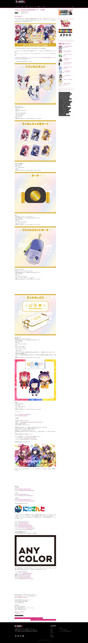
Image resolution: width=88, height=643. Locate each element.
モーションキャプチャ (62, 111)
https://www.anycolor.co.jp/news (24, 574)
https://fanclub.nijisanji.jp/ (27, 529)
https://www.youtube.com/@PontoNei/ (26, 495)
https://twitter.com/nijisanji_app (30, 438)
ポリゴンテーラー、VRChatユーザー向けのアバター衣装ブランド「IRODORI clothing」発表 (29, 618)
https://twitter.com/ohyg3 (22, 415)
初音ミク (61, 114)
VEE (68, 96)
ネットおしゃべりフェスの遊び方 (65, 28)
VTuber (26, 6)
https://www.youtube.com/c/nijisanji (25, 525)
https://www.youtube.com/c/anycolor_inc (26, 578)
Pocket (26, 12)
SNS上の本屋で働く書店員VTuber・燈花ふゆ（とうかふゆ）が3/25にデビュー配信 (43, 620)
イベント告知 (68, 102)
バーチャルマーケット (67, 107)
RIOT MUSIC (64, 96)
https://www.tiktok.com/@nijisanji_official (25, 526)
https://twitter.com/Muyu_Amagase (24, 488)
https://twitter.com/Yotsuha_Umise (24, 499)
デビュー (61, 106)
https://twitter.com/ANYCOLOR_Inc (24, 577)
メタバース (31, 6)
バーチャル (61, 107)
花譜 (64, 114)
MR (60, 96)
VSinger (67, 97)
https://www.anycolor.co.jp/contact (21, 597)
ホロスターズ (67, 109)
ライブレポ (68, 111)
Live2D (68, 95)
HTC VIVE (43, 6)
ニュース (17, 6)
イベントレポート (62, 102)
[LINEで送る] (23, 12)
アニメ (65, 101)
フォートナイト (61, 109)
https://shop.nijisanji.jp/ (47, 57)
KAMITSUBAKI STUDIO (62, 95)
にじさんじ (18, 615)
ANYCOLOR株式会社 (18, 16)
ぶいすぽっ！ (61, 101)
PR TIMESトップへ (18, 613)
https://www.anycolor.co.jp (27, 573)
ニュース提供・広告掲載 (63, 629)
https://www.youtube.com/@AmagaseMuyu (26, 490)
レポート (22, 6)
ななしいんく (61, 100)
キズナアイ (61, 105)
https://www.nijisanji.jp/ (23, 522)
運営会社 (61, 628)
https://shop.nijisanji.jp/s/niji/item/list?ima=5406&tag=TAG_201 (31, 422)
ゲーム (68, 105)
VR (35, 6)
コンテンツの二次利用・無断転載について (66, 631)
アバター (70, 101)
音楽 (68, 115)
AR (68, 92)
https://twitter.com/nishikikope (25, 414)
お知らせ (38, 6)
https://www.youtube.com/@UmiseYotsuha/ (26, 500)
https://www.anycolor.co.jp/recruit (25, 575)
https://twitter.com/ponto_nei (23, 494)
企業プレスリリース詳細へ (19, 611)
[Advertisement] (56, 2)
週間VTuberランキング (62, 115)
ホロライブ (61, 110)
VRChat (63, 97)
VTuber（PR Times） (26, 11)
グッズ (65, 105)
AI (66, 92)
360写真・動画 (61, 92)
